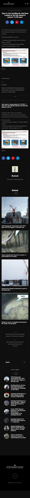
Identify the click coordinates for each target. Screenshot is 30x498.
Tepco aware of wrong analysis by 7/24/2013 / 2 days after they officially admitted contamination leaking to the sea (15, 105)
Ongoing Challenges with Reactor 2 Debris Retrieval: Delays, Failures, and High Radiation (18, 428)
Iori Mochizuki (5, 78)
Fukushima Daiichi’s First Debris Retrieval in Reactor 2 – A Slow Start (18, 420)
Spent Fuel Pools (18, 10)
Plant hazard (11, 10)
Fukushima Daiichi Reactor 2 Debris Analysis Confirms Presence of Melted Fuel (18, 395)
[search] (24, 362)
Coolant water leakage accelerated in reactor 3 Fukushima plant (14, 289)
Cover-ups (16, 100)
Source (3, 69)
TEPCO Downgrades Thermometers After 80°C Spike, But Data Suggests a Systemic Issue (14, 226)
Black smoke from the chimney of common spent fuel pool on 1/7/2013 (15, 343)
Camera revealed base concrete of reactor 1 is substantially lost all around (14, 255)
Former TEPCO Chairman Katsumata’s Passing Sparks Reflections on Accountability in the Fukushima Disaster (18, 411)
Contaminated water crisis (7, 100)
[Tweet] (12, 22)
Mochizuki (15, 176)
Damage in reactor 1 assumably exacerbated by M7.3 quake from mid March (14, 322)
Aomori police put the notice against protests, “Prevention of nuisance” (15, 334)
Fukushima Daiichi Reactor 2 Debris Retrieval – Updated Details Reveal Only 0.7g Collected (18, 403)
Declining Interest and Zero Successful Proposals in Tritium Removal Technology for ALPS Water (18, 387)
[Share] (7, 22)
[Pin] (17, 22)
